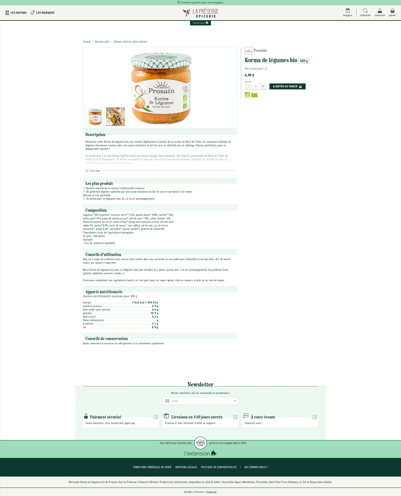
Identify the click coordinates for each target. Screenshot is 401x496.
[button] (365, 12)
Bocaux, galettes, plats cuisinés (130, 41)
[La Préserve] (200, 13)
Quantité (248, 81)
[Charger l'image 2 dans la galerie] (115, 116)
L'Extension (211, 491)
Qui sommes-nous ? (256, 467)
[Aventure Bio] (200, 443)
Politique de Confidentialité (219, 467)
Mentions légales (186, 467)
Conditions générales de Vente (152, 467)
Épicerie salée (102, 41)
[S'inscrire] (232, 401)
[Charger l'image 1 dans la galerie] (95, 116)
